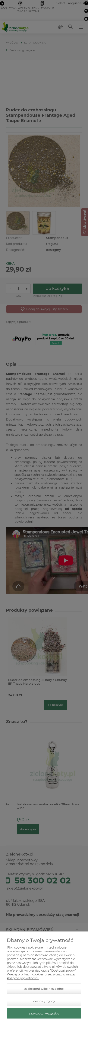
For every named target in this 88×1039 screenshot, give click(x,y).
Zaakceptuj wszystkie (44, 1013)
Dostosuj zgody (44, 1001)
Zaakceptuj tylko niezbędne (44, 988)
